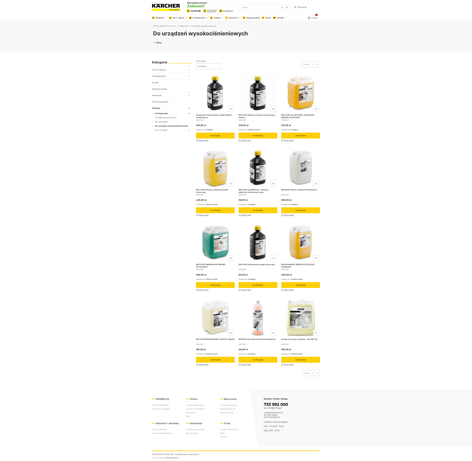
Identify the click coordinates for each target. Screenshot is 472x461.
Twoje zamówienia (228, 405)
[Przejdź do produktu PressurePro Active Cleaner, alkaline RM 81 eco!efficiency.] (215, 93)
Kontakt (280, 18)
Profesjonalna (183, 26)
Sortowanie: (201, 61)
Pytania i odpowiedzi (195, 409)
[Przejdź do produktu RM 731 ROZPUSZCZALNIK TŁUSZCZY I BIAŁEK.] (215, 317)
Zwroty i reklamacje (195, 405)
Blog (222, 433)
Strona (306, 64)
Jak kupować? (192, 433)
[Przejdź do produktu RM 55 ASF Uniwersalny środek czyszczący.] (258, 243)
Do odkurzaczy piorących (166, 118)
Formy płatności (159, 429)
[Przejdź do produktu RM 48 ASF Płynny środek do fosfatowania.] (300, 168)
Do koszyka (215, 136)
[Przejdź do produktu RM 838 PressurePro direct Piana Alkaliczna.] (258, 317)
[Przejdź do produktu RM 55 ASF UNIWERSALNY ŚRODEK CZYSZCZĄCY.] (215, 243)
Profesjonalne (198, 18)
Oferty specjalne (160, 102)
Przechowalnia (226, 412)
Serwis (268, 18)
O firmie (223, 437)
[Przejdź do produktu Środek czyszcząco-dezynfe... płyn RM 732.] (300, 317)
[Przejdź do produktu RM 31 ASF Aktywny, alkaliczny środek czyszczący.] (215, 168)
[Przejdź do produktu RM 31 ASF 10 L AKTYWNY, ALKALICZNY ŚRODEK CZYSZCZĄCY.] (300, 93)
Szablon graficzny (165, 458)
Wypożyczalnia (253, 18)
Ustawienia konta (227, 409)
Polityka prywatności (195, 429)
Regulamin (191, 412)
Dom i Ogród (178, 18)
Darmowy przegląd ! (161, 409)
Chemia (217, 18)
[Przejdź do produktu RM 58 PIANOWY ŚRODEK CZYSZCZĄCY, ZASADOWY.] (300, 243)
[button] (287, 7)
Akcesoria (233, 18)
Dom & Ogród (159, 70)
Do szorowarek (161, 122)
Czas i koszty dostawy (161, 433)
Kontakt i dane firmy (229, 429)
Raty (188, 416)
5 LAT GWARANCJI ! (160, 405)
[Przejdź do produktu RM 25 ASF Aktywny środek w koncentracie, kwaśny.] (258, 93)
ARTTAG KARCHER (160, 26)
